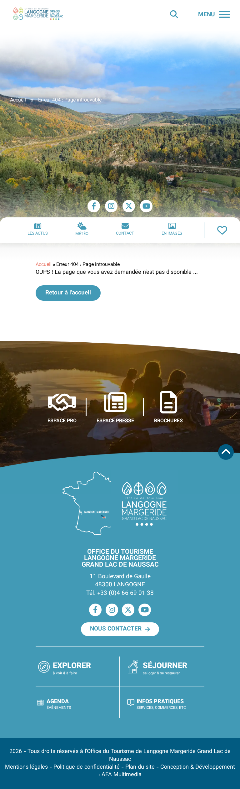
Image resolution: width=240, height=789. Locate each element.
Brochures (168, 420)
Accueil (18, 100)
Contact (125, 234)
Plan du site (140, 767)
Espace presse (115, 420)
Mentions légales (26, 767)
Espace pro (62, 420)
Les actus (38, 234)
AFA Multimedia (122, 775)
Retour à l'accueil (68, 293)
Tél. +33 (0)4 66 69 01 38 (120, 593)
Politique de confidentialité (86, 767)
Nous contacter (116, 629)
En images (172, 234)
